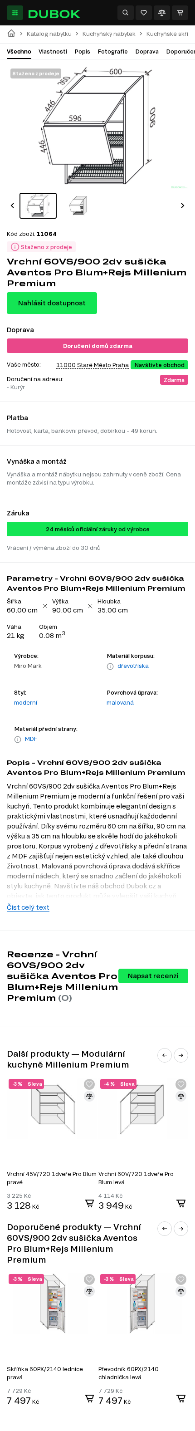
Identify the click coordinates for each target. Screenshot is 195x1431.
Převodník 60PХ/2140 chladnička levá (128, 1373)
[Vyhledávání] (125, 12)
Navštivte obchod (159, 365)
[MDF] (17, 739)
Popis (82, 51)
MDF (31, 738)
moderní (25, 702)
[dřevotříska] (110, 666)
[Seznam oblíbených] (144, 12)
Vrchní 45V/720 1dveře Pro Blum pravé (52, 1178)
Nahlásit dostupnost (52, 303)
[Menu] (15, 12)
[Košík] (180, 12)
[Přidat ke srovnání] (89, 1096)
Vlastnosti (53, 51)
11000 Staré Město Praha (92, 365)
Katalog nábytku (49, 34)
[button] (12, 205)
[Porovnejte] (162, 12)
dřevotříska (133, 665)
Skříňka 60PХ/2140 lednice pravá (45, 1373)
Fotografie (113, 51)
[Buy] (89, 1203)
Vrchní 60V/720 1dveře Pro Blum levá (136, 1178)
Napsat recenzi (153, 976)
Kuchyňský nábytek (109, 34)
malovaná (120, 702)
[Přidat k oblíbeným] (89, 1084)
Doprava (147, 51)
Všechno (19, 51)
